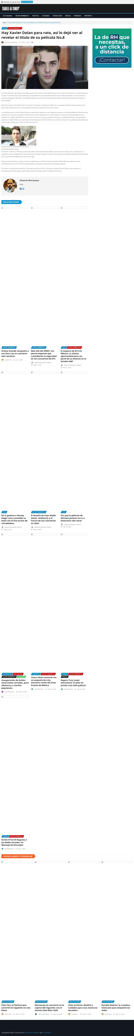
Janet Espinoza (9, 692)
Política (35, 16)
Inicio (4, 22)
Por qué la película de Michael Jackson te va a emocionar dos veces (73, 518)
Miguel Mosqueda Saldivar (43, 362)
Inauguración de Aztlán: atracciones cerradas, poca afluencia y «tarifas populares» (15, 684)
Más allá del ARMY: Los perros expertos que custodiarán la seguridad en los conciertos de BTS (44, 354)
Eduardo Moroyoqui (11, 42)
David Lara (8, 360)
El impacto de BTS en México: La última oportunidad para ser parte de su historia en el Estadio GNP (73, 356)
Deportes (88, 16)
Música (68, 16)
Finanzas (77, 16)
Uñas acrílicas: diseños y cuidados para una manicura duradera (83, 1008)
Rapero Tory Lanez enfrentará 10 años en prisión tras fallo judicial (73, 683)
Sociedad (45, 16)
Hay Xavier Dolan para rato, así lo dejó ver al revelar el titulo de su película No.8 (34, 22)
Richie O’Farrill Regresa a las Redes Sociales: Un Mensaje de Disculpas (14, 842)
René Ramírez (38, 689)
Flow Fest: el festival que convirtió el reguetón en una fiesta (15, 1008)
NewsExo (37, 1033)
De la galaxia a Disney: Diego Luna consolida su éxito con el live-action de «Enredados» (14, 519)
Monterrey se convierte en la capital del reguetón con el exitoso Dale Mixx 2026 (49, 1008)
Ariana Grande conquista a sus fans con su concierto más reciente (15, 353)
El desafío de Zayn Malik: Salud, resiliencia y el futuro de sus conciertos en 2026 (43, 519)
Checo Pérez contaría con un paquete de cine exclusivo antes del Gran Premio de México (44, 681)
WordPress (28, 1033)
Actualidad (7, 16)
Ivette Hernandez (43, 1014)
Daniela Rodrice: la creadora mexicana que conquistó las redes (115, 1008)
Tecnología (57, 16)
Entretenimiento (22, 16)
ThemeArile (47, 1033)
